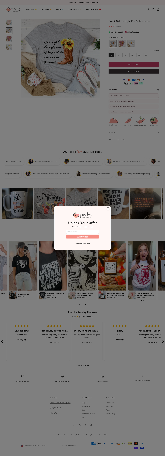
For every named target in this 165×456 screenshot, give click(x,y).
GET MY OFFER (82, 237)
